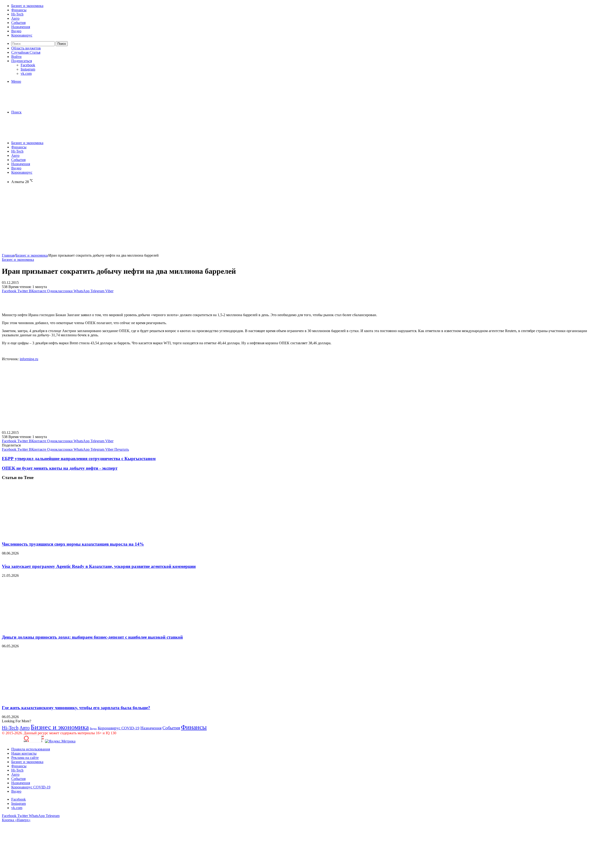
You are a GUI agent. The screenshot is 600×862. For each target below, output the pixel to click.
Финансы (18, 10)
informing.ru (29, 359)
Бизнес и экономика (27, 6)
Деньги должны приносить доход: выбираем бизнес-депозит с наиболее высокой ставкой (92, 637)
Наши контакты (24, 753)
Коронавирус (21, 35)
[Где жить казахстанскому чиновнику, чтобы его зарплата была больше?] (47, 699)
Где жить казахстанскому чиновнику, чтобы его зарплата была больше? (76, 707)
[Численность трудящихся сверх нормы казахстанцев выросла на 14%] (47, 535)
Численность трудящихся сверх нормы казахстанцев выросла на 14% (73, 544)
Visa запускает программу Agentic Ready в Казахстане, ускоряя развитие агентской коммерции (99, 566)
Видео (16, 31)
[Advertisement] (142, 220)
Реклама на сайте (25, 758)
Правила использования (30, 749)
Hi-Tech (17, 14)
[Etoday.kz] (37, 104)
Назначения (20, 27)
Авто (15, 18)
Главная (8, 255)
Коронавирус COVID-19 (118, 728)
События (18, 23)
